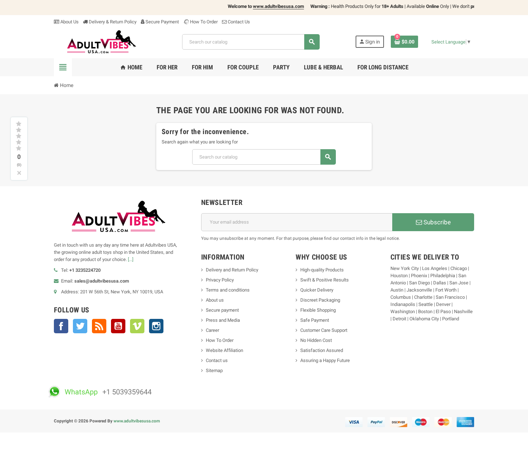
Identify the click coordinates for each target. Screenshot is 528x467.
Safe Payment (314, 320)
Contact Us (238, 21)
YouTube (118, 326)
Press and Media (223, 320)
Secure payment (222, 310)
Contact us (217, 360)
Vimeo (137, 326)
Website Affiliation (224, 350)
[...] (130, 259)
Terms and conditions (228, 290)
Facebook (61, 326)
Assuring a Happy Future (325, 360)
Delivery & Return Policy (112, 21)
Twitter (80, 326)
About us (215, 300)
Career (212, 330)
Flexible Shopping (318, 310)
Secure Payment (162, 21)
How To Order (203, 21)
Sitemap (214, 370)
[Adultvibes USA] (100, 41)
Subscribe (436, 222)
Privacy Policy (220, 280)
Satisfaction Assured (321, 350)
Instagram (156, 326)
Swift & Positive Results (324, 280)
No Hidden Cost (316, 340)
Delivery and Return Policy (232, 270)
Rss (99, 326)
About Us (69, 21)
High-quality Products (322, 270)
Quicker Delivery (316, 290)
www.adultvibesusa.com (137, 420)
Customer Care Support (323, 330)
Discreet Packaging (320, 300)
